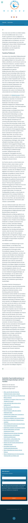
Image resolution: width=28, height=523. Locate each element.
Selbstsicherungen (15, 95)
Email (3, 480)
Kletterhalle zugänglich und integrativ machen (14, 427)
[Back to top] (14, 518)
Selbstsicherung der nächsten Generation (13, 433)
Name (3, 475)
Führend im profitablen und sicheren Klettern (14, 418)
